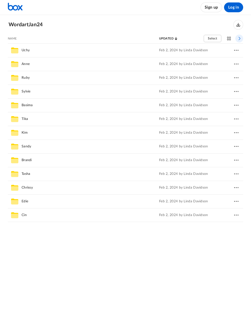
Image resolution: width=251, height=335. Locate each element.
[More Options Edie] (236, 201)
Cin (24, 215)
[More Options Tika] (236, 119)
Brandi (27, 160)
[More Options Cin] (236, 215)
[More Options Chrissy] (236, 188)
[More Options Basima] (236, 105)
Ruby (26, 77)
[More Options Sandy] (236, 146)
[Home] (15, 7)
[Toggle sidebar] (239, 38)
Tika (25, 119)
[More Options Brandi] (236, 160)
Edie (25, 201)
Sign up (211, 7)
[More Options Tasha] (236, 174)
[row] (125, 50)
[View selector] (229, 38)
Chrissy (27, 187)
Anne (26, 64)
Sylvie (26, 91)
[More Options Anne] (236, 64)
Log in (233, 7)
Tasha (26, 174)
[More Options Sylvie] (236, 91)
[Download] (238, 25)
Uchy (26, 50)
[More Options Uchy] (236, 50)
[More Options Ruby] (236, 78)
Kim (25, 132)
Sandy (26, 146)
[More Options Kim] (236, 133)
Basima (27, 105)
